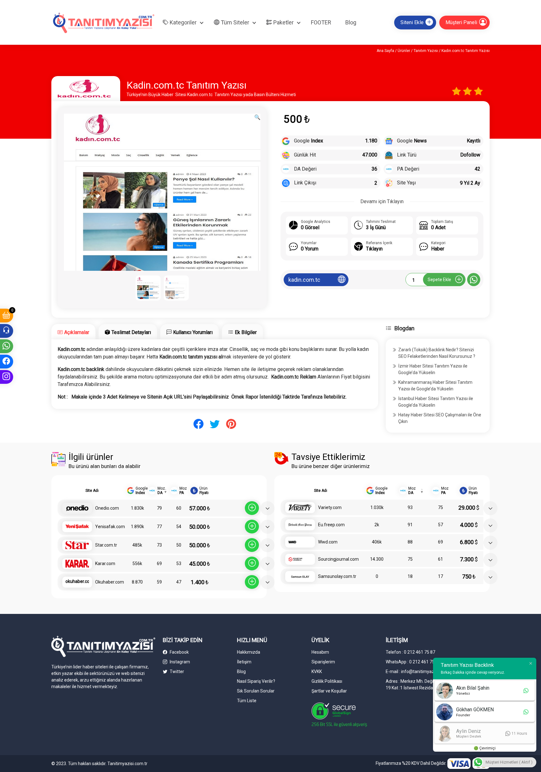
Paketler (283, 22)
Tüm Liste (246, 700)
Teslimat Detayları (131, 332)
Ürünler (404, 51)
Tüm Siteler (234, 22)
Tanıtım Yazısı (426, 51)
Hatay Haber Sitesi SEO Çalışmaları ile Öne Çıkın (439, 418)
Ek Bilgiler (246, 332)
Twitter (176, 671)
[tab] (73, 331)
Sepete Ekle (439, 279)
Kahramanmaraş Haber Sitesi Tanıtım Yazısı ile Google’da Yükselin (435, 385)
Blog (350, 22)
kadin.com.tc (304, 279)
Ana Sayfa (385, 51)
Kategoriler (182, 22)
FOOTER (321, 22)
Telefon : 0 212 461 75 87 (410, 652)
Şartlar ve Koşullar (329, 690)
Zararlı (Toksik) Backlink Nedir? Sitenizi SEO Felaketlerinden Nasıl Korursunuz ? (436, 353)
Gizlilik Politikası (327, 681)
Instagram (179, 661)
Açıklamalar (76, 332)
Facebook (179, 652)
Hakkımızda (248, 652)
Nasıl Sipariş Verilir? (256, 681)
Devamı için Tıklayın (382, 201)
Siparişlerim (323, 661)
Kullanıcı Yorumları (193, 332)
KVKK (317, 671)
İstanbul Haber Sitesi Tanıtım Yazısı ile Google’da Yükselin (435, 402)
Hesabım (320, 652)
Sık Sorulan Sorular (256, 690)
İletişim (244, 661)
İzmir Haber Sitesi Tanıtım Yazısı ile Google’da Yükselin (432, 369)
